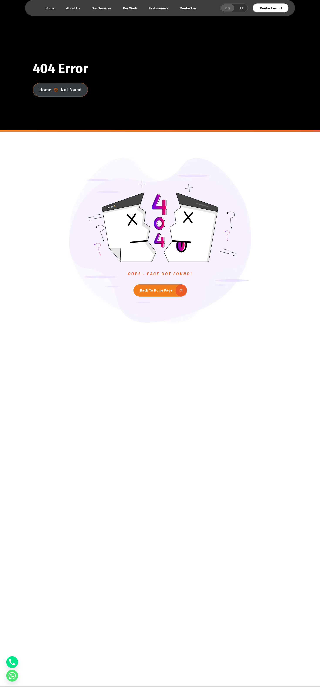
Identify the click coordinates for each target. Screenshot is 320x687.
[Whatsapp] (12, 676)
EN (227, 8)
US (241, 8)
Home (45, 89)
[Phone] (12, 662)
